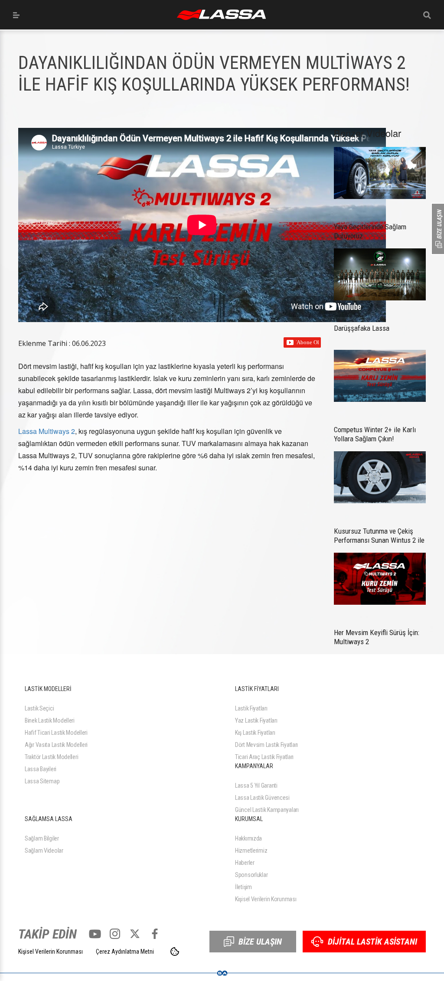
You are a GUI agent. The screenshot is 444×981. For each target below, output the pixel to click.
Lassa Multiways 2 (46, 431)
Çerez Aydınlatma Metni (125, 951)
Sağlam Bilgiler (42, 838)
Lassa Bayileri (40, 769)
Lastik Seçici (39, 708)
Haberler (245, 862)
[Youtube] (95, 934)
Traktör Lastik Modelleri (51, 756)
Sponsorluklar (251, 874)
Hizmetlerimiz (251, 850)
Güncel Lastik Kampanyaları (267, 809)
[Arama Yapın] (427, 15)
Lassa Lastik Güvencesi (262, 797)
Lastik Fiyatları (251, 708)
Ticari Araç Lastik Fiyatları (264, 756)
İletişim (243, 886)
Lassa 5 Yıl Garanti (256, 785)
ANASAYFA (221, 15)
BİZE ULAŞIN (260, 941)
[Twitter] (135, 934)
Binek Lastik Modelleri (50, 720)
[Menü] (16, 15)
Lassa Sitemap (42, 781)
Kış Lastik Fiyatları (255, 732)
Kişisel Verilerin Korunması (265, 899)
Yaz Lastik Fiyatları (256, 720)
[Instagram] (115, 934)
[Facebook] (155, 934)
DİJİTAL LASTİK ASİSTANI (372, 941)
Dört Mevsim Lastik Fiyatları (266, 744)
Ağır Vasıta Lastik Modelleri (56, 744)
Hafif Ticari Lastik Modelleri (56, 732)
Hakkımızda (248, 838)
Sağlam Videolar (44, 850)
